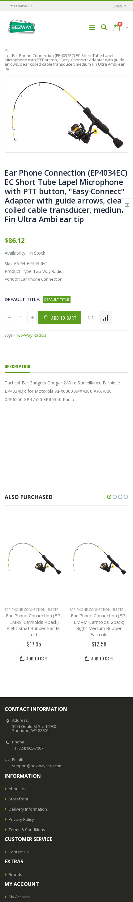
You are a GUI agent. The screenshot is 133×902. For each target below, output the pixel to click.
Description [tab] (17, 366)
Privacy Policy (21, 819)
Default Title (56, 299)
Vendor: (12, 279)
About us (17, 788)
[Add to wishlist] (90, 317)
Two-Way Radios (30, 335)
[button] (109, 497)
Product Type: (18, 271)
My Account (19, 897)
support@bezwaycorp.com (37, 765)
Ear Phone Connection (65, 609)
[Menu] (92, 27)
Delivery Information (28, 809)
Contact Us (19, 852)
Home (7, 51)
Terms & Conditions (27, 829)
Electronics (34, 609)
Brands (15, 874)
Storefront (18, 799)
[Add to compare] (105, 317)
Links (117, 6)
